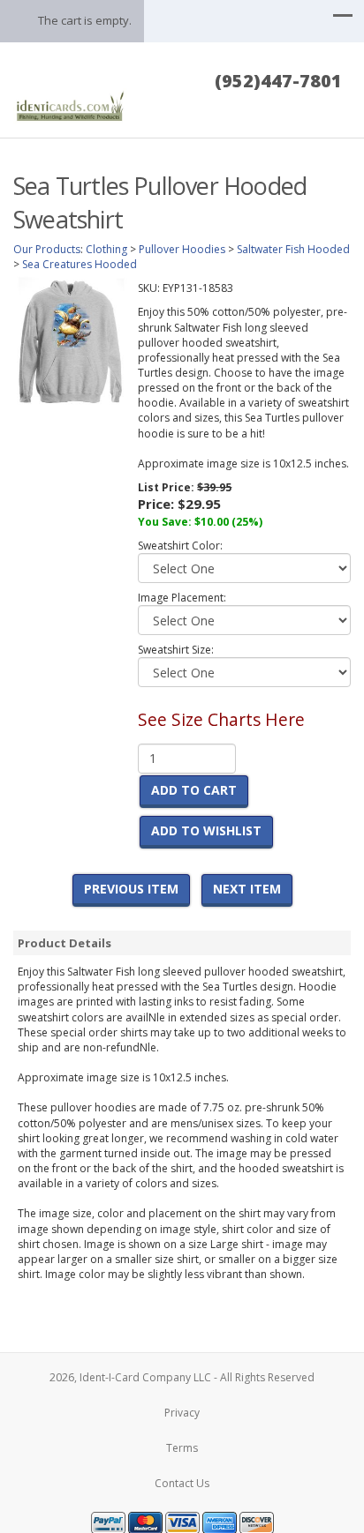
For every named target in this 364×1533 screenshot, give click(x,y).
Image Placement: (182, 597)
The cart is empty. (85, 20)
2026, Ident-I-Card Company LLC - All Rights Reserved (182, 1377)
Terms (182, 1447)
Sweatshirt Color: (180, 545)
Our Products (46, 249)
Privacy (182, 1412)
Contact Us (182, 1483)
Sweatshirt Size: (176, 649)
